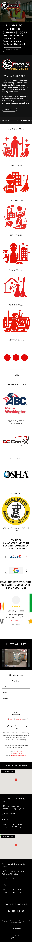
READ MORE (9, 109)
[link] (10, 2)
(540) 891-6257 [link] (18, 751)
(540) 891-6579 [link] (17, 753)
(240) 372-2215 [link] (8, 813)
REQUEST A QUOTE (12, 49)
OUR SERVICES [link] (16, 928)
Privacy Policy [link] (9, 719)
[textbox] (16, 686)
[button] (29, 2)
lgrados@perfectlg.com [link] (18, 755)
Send (16, 712)
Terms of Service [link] (19, 719)
